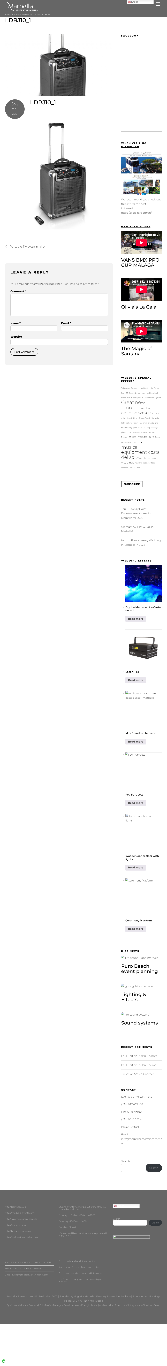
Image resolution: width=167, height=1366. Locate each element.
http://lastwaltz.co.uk (15, 1207)
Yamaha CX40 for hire (130, 468)
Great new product (133, 404)
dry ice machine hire (144, 393)
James (125, 1074)
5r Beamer (125, 388)
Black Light (148, 388)
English (120, 1205)
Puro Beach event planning (139, 968)
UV (137, 458)
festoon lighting (154, 398)
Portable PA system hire (27, 246)
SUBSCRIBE (132, 484)
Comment (18, 291)
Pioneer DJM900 (128, 437)
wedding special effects (145, 463)
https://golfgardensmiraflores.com (22, 1237)
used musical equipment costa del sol (140, 449)
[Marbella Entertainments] (21, 10)
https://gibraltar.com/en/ (136, 212)
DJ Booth (130, 393)
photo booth (126, 432)
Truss (133, 443)
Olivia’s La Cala (138, 307)
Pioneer (136, 432)
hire (142, 409)
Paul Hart (127, 1055)
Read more (135, 618)
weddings (127, 462)
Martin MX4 (137, 423)
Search (125, 1161)
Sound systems (139, 1023)
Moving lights (131, 428)
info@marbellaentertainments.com (30, 1274)
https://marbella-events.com (19, 1213)
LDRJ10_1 (18, 20)
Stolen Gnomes (148, 1055)
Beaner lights (137, 388)
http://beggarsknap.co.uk (18, 1231)
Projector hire (145, 436)
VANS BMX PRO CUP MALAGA (140, 262)
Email (66, 323)
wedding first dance (147, 458)
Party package (152, 428)
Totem (128, 443)
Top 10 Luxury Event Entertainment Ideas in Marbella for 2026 (136, 513)
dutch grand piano (139, 398)
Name (15, 323)
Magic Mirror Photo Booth (138, 418)
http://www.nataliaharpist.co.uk (21, 1219)
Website (16, 336)
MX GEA (141, 428)
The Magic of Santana (136, 351)
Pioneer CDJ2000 (148, 432)
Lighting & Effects (133, 997)
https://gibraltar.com (15, 1225)
